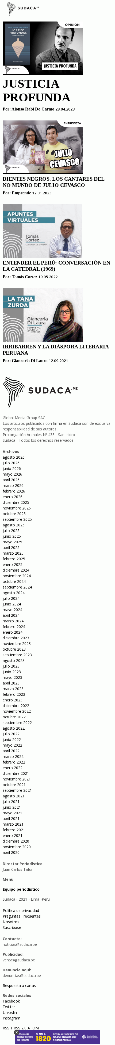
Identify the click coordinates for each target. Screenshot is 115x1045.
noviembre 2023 (17, 643)
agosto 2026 (14, 457)
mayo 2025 (12, 541)
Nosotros (11, 921)
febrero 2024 (14, 626)
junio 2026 (12, 468)
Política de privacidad (21, 910)
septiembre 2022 (17, 722)
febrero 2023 (14, 694)
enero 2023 (12, 699)
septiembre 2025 (17, 519)
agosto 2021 (14, 795)
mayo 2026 (12, 474)
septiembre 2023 (17, 654)
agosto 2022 (14, 728)
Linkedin (10, 1012)
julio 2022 (11, 733)
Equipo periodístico (21, 889)
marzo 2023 (13, 688)
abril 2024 (11, 615)
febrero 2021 (14, 829)
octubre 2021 (14, 784)
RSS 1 (8, 1027)
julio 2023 (11, 666)
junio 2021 (12, 807)
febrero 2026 (14, 491)
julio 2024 (11, 598)
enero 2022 (12, 767)
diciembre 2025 (16, 502)
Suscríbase (12, 927)
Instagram (11, 1018)
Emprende (21, 193)
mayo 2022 (12, 745)
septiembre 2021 (17, 790)
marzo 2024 (13, 620)
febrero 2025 (14, 558)
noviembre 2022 (17, 711)
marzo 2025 (13, 553)
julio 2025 (11, 530)
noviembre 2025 (17, 508)
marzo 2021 (13, 824)
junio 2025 (12, 536)
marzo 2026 (13, 485)
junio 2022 (12, 739)
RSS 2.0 (20, 1027)
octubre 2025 (14, 513)
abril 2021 (11, 818)
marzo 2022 (13, 756)
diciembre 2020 (16, 841)
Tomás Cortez (24, 276)
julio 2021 (11, 801)
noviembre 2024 (17, 575)
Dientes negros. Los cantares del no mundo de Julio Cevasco (53, 182)
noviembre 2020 (17, 846)
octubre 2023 (14, 649)
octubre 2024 (14, 581)
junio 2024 (12, 604)
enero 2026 (12, 496)
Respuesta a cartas (19, 985)
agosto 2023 (14, 660)
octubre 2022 (14, 716)
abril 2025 (11, 547)
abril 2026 (11, 479)
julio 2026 (11, 462)
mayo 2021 (12, 812)
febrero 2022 (14, 762)
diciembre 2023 (16, 637)
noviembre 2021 (17, 779)
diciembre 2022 (16, 705)
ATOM (33, 1027)
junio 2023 (12, 671)
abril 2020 (11, 852)
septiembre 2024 (17, 587)
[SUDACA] (23, 9)
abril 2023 (11, 683)
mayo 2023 (12, 677)
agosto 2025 (14, 524)
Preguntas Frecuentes (22, 916)
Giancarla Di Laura (30, 360)
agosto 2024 (14, 592)
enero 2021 (12, 835)
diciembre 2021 (16, 773)
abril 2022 (11, 750)
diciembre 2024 (16, 570)
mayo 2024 (12, 609)
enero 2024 (12, 632)
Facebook (11, 1001)
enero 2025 (12, 564)
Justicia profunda (37, 90)
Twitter (9, 1006)
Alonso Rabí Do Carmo (32, 109)
